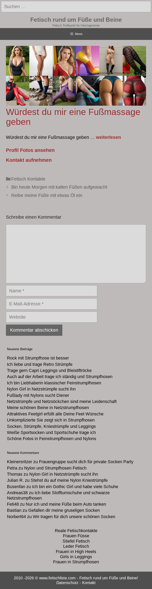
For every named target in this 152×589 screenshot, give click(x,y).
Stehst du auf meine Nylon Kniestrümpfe (69, 480)
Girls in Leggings (76, 556)
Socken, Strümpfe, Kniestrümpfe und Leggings (51, 426)
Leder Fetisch (76, 546)
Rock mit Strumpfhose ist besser (38, 358)
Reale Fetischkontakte (76, 530)
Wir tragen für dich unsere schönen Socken (74, 516)
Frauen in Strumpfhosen (76, 561)
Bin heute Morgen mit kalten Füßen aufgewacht (59, 187)
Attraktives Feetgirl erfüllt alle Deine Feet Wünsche (55, 413)
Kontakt (89, 583)
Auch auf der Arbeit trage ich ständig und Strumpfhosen (59, 376)
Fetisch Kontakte (28, 179)
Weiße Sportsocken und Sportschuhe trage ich (51, 432)
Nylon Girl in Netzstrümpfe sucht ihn (41, 389)
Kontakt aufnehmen (29, 160)
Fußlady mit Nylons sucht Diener (38, 395)
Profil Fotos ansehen (30, 150)
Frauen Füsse (76, 535)
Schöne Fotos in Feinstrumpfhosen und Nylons (51, 438)
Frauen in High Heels (76, 551)
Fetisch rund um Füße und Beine (76, 19)
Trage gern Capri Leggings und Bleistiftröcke (49, 370)
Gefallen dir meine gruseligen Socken (64, 510)
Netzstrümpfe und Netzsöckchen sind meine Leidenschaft (62, 401)
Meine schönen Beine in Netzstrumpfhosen (48, 407)
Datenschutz (67, 583)
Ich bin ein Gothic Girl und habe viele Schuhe (75, 486)
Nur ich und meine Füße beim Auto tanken (66, 504)
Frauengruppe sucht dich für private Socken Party (86, 461)
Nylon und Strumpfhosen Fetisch (55, 468)
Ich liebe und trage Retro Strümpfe (39, 364)
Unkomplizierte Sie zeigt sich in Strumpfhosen (51, 420)
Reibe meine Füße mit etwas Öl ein (46, 195)
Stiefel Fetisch (76, 541)
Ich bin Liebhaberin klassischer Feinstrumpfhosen (54, 382)
